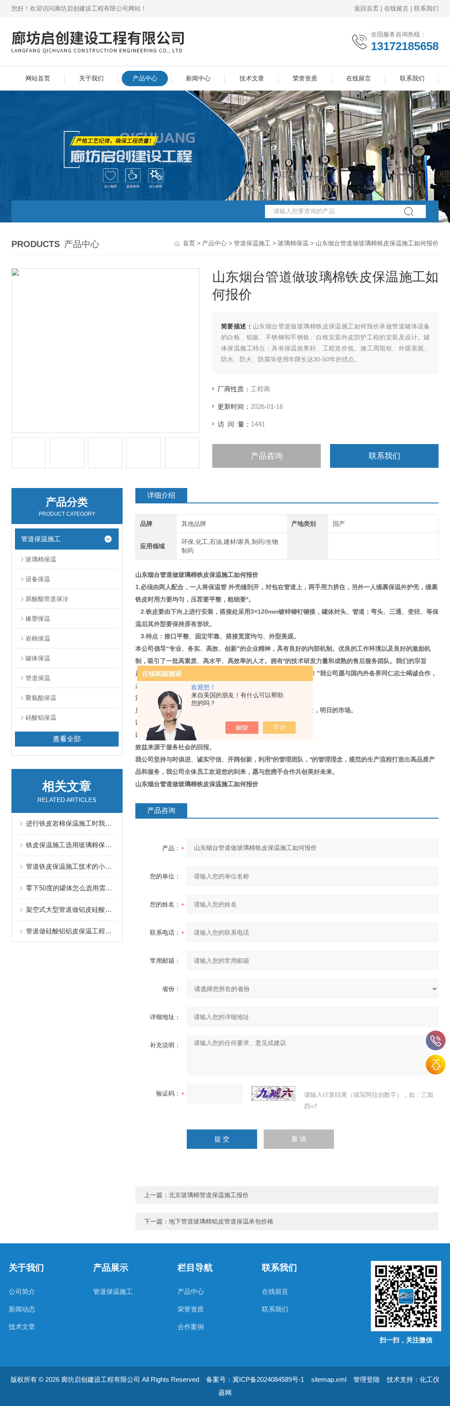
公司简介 (22, 1291)
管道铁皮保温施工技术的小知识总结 (71, 866)
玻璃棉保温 (293, 243)
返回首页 (366, 8)
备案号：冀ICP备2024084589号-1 (255, 1379)
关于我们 (91, 78)
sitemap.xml (328, 1379)
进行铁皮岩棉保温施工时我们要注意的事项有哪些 (71, 823)
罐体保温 (37, 658)
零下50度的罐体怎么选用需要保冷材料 (71, 888)
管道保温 (37, 677)
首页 (189, 243)
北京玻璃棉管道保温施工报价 (209, 1194)
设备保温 (37, 579)
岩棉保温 (37, 638)
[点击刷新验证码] (273, 1093)
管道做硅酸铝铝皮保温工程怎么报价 (71, 931)
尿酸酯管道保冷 (47, 598)
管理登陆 (366, 1379)
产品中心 (145, 78)
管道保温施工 (252, 243)
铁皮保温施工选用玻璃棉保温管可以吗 (71, 845)
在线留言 (396, 8)
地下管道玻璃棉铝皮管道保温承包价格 (221, 1221)
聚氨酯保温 (40, 697)
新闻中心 (198, 78)
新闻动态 (22, 1309)
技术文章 (252, 78)
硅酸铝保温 (40, 717)
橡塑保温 (37, 618)
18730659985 (436, 1040)
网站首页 (37, 78)
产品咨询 (267, 456)
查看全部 (67, 739)
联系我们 (426, 8)
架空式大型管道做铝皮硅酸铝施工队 (71, 909)
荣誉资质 (305, 78)
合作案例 (191, 1326)
